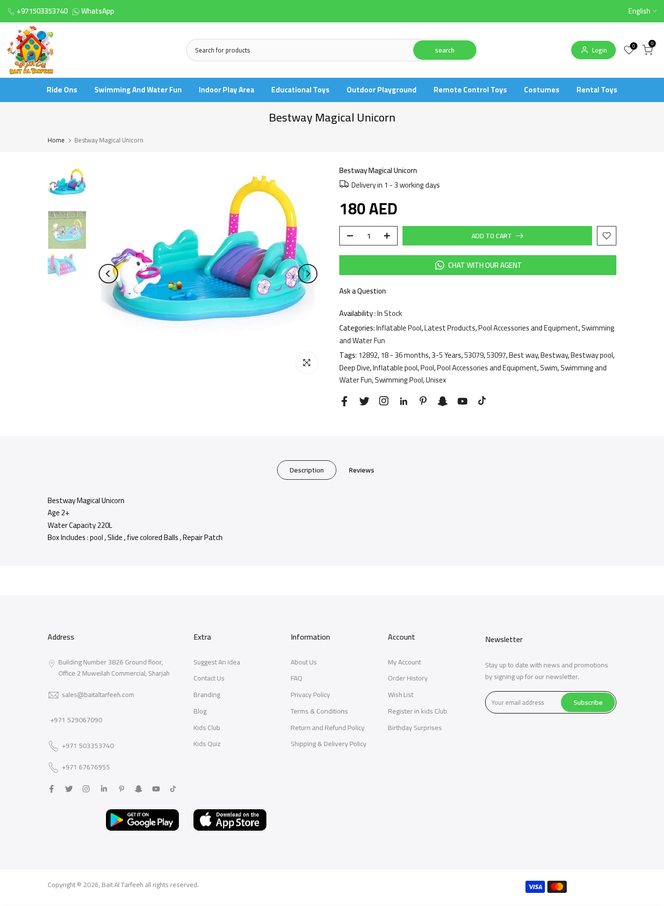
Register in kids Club (417, 711)
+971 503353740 (88, 746)
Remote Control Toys (470, 90)
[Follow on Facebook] (344, 401)
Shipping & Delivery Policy (329, 743)
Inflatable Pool (398, 328)
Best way (523, 355)
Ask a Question (362, 291)
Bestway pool (592, 355)
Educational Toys (300, 90)
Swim (549, 368)
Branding (206, 694)
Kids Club (206, 727)
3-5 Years (446, 355)
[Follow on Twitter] (364, 401)
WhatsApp (97, 11)
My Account (404, 662)
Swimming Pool (399, 380)
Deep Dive (354, 368)
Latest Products (449, 328)
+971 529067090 (76, 720)
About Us (304, 662)
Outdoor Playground (382, 90)
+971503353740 (42, 11)
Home (56, 140)
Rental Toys (597, 90)
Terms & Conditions (319, 711)
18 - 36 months (405, 355)
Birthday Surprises (415, 727)
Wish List (400, 694)
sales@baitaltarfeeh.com (98, 694)
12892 (368, 355)
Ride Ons (62, 90)
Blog (200, 711)
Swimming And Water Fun (138, 90)
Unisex (436, 380)
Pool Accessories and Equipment (528, 328)
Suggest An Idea (216, 662)
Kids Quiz (207, 743)
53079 (474, 355)
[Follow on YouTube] (462, 401)
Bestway (554, 355)
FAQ (296, 678)
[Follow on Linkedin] (403, 401)
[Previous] (108, 273)
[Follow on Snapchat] (442, 401)
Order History (408, 678)
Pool (427, 368)
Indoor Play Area (226, 90)
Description (307, 469)
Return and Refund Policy (328, 727)
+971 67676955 (86, 767)
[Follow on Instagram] (383, 400)
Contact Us (209, 678)
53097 (496, 355)
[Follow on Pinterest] (423, 400)
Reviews (361, 469)
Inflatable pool (395, 368)
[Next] (307, 273)
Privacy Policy (310, 694)
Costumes (541, 90)
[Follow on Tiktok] (482, 400)
